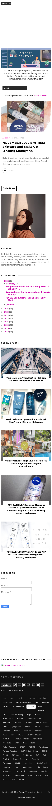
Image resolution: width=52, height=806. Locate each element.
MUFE (20, 735)
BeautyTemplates (27, 792)
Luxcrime (38, 731)
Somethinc (29, 763)
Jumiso (27, 726)
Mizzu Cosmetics (22, 739)
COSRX (41, 706)
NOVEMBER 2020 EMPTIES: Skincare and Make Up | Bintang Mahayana (23, 147)
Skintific (18, 763)
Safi (44, 755)
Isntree (5, 726)
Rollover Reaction (10, 751)
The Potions (7, 771)
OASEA (22, 747)
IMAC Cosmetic (42, 722)
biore (30, 775)
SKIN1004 (15, 755)
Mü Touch (7, 743)
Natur (33, 743)
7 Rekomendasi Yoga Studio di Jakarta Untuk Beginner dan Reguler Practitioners (26, 463)
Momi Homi (37, 739)
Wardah (44, 771)
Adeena (22, 698)
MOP (12, 735)
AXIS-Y (13, 698)
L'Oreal (37, 726)
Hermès (18, 722)
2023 (6, 315)
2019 (6, 328)
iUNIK (13, 779)
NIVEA (17, 743)
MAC (5, 735)
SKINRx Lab (27, 755)
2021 (6, 321)
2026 (6, 281)
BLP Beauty (7, 702)
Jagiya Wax (16, 726)
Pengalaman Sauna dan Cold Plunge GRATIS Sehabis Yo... (27, 287)
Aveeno (32, 698)
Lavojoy (27, 731)
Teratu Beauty (27, 767)
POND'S (32, 747)
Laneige (17, 731)
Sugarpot (6, 767)
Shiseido (35, 759)
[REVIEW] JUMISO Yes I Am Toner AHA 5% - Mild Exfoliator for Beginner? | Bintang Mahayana (26, 555)
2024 (6, 312)
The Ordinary (42, 767)
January (10, 304)
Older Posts (9, 188)
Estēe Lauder (8, 718)
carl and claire (42, 775)
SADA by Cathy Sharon (29, 751)
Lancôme (6, 731)
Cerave (41, 710)
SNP (37, 755)
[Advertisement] (26, 28)
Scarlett (6, 759)
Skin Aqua (7, 763)
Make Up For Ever (33, 735)
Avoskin (6, 138)
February (11, 283)
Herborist (7, 722)
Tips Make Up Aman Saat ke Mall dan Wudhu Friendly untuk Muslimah (26, 379)
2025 (6, 308)
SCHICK (45, 751)
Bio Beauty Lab (18, 706)
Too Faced (20, 771)
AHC (5, 698)
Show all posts (40, 95)
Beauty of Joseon (42, 702)
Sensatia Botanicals (20, 759)
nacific (21, 779)
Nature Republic (9, 747)
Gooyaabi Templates (26, 797)
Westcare (6, 775)
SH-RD (5, 755)
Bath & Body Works (23, 702)
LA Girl (46, 726)
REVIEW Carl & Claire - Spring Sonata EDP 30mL (26, 298)
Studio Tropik (42, 763)
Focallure (20, 718)
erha (5, 779)
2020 (6, 325)
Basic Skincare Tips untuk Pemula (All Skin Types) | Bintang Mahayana (26, 420)
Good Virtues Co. (35, 718)
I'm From (28, 722)
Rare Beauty (44, 747)
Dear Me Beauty (17, 714)
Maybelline (7, 739)
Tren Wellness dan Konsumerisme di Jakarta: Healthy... (28, 293)
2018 (6, 331)
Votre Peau (33, 771)
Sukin (16, 767)
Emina (37, 714)
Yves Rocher (19, 775)
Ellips (29, 714)
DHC (5, 714)
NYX (24, 743)
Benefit (6, 706)
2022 (6, 318)
